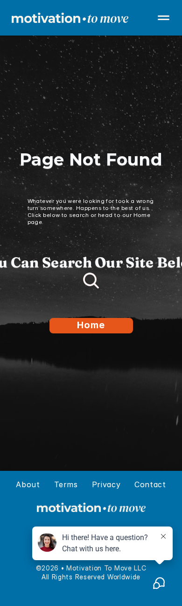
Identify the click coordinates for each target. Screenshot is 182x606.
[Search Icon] (91, 280)
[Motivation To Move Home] (91, 18)
